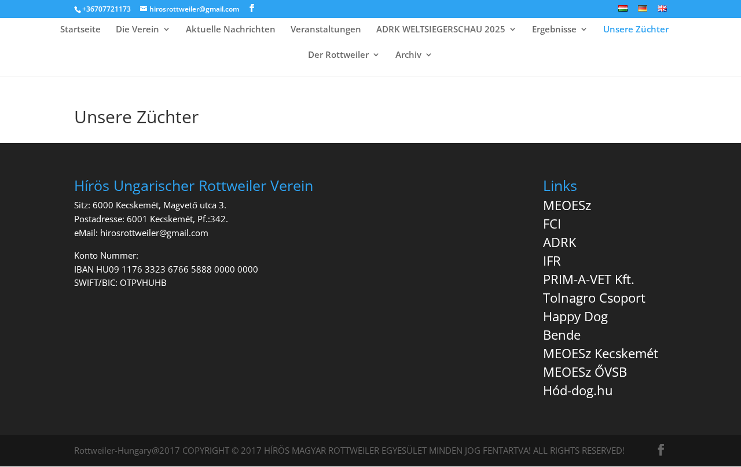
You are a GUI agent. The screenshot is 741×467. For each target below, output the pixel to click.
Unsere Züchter (636, 30)
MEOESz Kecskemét (600, 353)
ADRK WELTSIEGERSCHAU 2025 (440, 30)
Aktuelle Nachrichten (231, 30)
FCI (552, 223)
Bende (562, 334)
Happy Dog (575, 316)
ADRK (559, 242)
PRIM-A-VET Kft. (588, 279)
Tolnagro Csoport (594, 297)
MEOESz (567, 205)
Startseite (80, 30)
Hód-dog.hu (578, 390)
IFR (552, 260)
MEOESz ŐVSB (585, 371)
